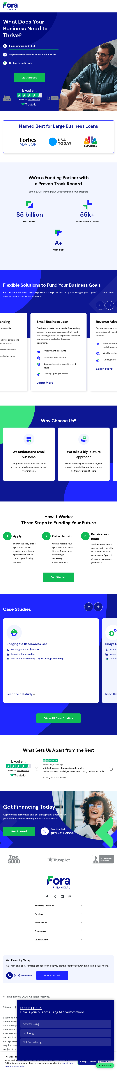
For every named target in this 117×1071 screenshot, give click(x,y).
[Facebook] (47, 898)
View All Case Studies (58, 718)
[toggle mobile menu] (103, 6)
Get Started (29, 77)
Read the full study (20, 694)
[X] (55, 898)
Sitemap (7, 1007)
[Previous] (100, 305)
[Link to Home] (10, 6)
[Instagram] (70, 898)
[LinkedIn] (62, 898)
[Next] (109, 305)
